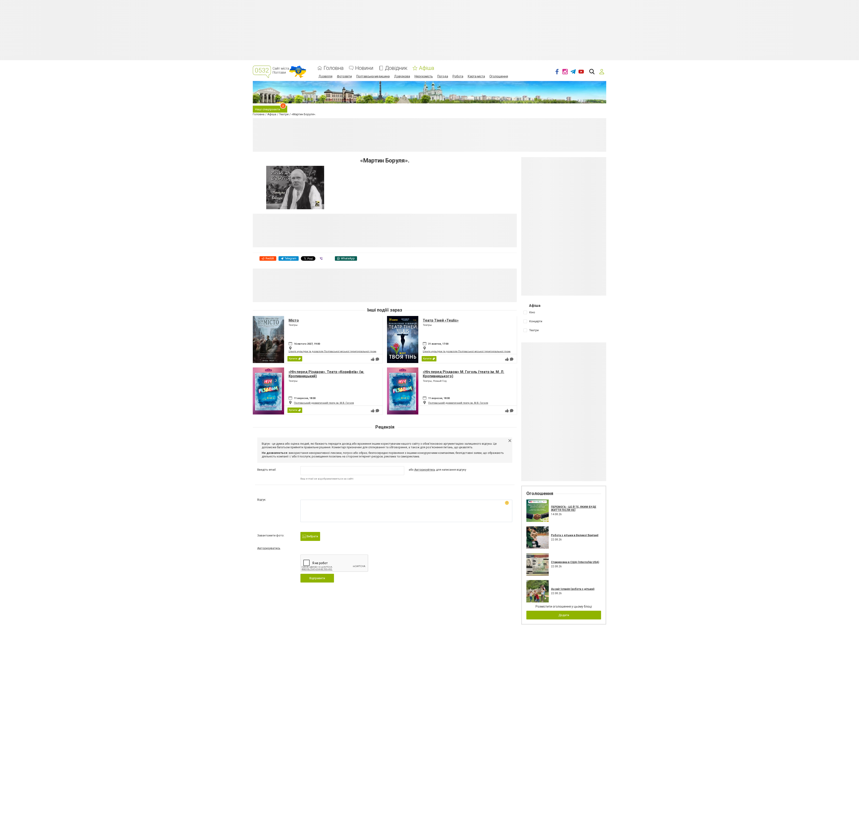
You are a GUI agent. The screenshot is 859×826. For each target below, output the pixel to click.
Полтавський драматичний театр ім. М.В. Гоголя (324, 402)
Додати (564, 615)
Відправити (317, 578)
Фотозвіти (344, 76)
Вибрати (312, 536)
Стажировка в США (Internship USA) (575, 562)
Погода (442, 76)
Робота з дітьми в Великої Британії (574, 535)
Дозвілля (325, 76)
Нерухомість (424, 76)
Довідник (396, 68)
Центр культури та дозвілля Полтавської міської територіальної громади (335, 351)
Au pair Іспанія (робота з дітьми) (572, 589)
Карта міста (476, 76)
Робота (458, 76)
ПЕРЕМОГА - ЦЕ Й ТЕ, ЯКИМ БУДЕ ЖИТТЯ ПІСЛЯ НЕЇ (573, 508)
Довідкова (402, 76)
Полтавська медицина (373, 76)
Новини (364, 68)
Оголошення (498, 76)
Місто (294, 320)
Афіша (426, 68)
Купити (293, 358)
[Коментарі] (377, 359)
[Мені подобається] (372, 359)
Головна (334, 68)
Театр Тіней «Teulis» (441, 320)
